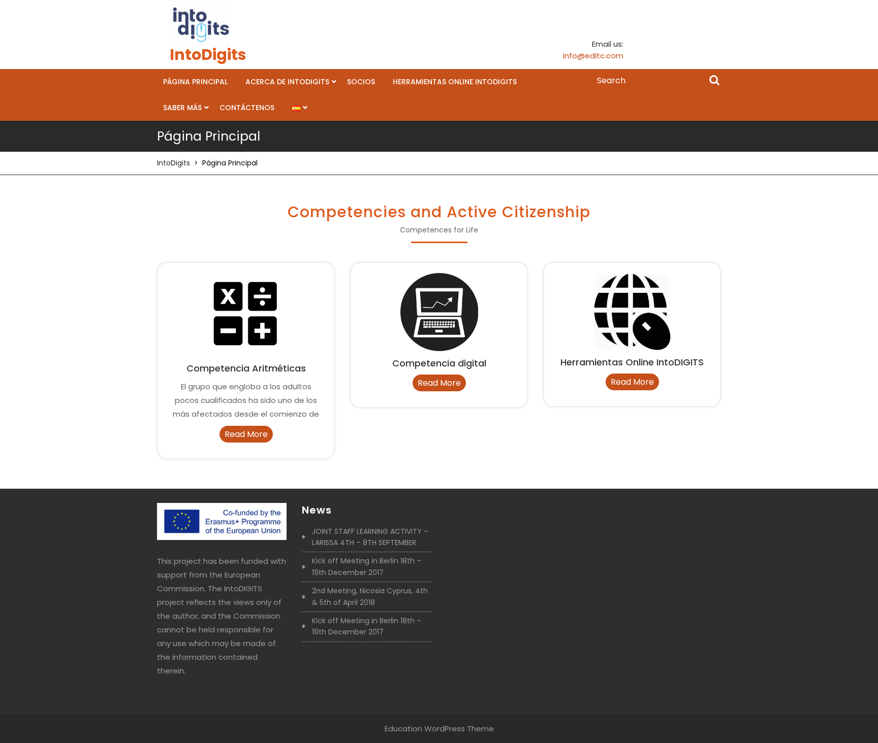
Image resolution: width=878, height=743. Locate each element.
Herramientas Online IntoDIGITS (455, 82)
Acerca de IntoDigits (287, 82)
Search (714, 81)
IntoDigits (208, 54)
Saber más (182, 108)
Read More (249, 435)
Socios (361, 82)
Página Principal (195, 82)
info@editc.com (593, 55)
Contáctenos (247, 108)
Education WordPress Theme (439, 728)
